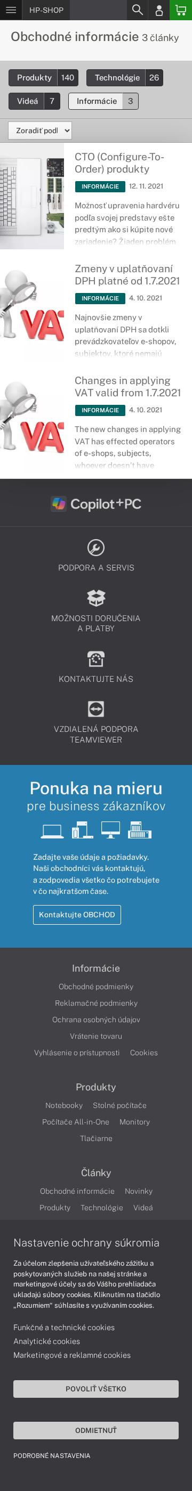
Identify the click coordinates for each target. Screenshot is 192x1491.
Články (96, 1173)
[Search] (137, 10)
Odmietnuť (96, 1430)
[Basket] (181, 10)
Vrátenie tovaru (96, 1036)
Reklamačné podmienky (96, 1003)
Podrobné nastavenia (52, 1456)
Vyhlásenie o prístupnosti (77, 1052)
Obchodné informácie (77, 1191)
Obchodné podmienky (96, 986)
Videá (35, 100)
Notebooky (64, 1105)
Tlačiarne (96, 1138)
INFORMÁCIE (100, 186)
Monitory (134, 1122)
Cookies (144, 1052)
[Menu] (11, 10)
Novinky (139, 1191)
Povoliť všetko (96, 1388)
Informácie (105, 100)
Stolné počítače (120, 1105)
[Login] (159, 10)
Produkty (45, 77)
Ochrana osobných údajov (96, 1019)
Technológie (127, 77)
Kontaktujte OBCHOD (77, 914)
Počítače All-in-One (75, 1122)
